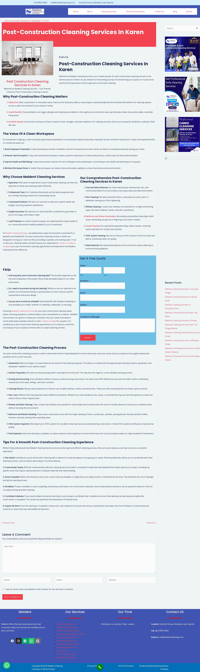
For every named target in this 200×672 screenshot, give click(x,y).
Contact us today (48, 321)
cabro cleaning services (67, 640)
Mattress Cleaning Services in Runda (181, 320)
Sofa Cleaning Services (66, 624)
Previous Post (7, 522)
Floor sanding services (66, 647)
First (81, 275)
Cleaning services (108, 11)
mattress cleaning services (68, 630)
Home (75, 11)
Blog (175, 11)
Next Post (152, 522)
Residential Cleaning (65, 657)
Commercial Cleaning (66, 654)
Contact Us (159, 11)
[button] (109, 11)
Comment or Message (90, 317)
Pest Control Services (135, 11)
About (89, 11)
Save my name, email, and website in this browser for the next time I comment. (39, 589)
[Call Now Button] (100, 667)
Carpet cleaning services (67, 627)
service (84, 304)
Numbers (85, 280)
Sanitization (62, 650)
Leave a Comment (12, 20)
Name (83, 265)
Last (105, 275)
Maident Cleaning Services (16, 233)
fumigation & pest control (68, 644)
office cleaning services (67, 637)
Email (83, 293)
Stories (189, 11)
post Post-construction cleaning (71, 634)
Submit (87, 337)
